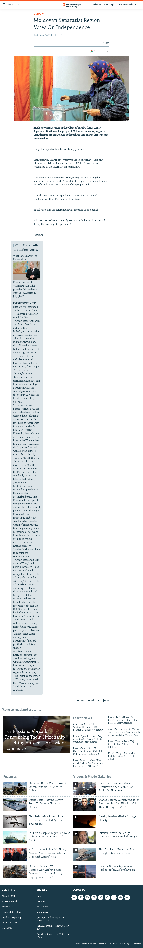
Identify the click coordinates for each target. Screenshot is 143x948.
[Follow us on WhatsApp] (120, 897)
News (39, 896)
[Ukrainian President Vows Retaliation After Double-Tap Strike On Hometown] (84, 788)
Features (41, 902)
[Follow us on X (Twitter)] (100, 897)
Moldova (39, 14)
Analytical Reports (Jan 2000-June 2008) (53, 936)
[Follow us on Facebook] (107, 897)
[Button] (106, 43)
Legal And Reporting (11, 917)
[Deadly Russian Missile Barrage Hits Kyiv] (84, 821)
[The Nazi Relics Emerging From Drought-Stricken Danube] (84, 854)
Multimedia (42, 912)
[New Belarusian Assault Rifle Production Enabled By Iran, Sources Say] (15, 821)
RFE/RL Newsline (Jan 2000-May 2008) (53, 927)
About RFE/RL (8, 896)
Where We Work (9, 902)
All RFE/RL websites (128, 5)
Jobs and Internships (11, 912)
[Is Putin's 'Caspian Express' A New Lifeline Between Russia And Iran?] (15, 837)
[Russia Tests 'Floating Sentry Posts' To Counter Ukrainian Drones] (15, 804)
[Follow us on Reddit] (80, 897)
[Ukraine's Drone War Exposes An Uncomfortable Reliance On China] (15, 788)
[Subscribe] (127, 897)
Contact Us (7, 928)
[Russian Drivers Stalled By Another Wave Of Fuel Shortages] (84, 837)
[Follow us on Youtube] (74, 897)
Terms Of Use (8, 907)
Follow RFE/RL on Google (104, 5)
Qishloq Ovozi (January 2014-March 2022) (50, 919)
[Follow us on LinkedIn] (113, 897)
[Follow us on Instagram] (87, 897)
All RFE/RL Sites (9, 923)
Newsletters (42, 907)
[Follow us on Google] (94, 897)
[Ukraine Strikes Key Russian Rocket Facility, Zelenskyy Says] (84, 871)
